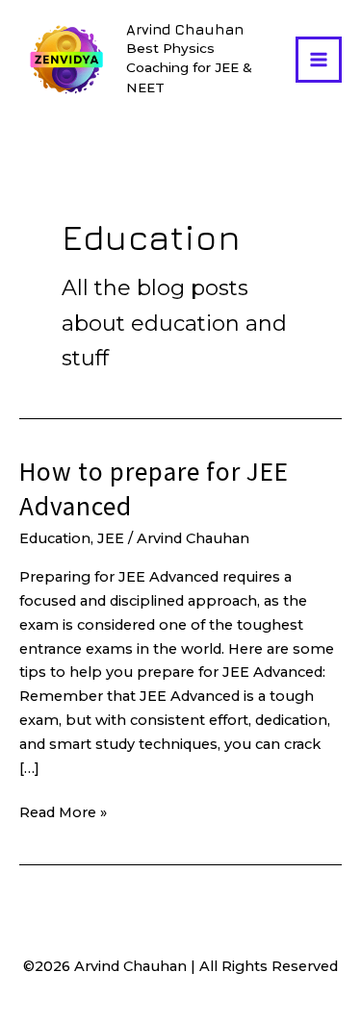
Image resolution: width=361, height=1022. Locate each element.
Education (54, 538)
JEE (110, 538)
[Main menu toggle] (319, 60)
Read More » (63, 814)
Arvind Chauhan (185, 29)
